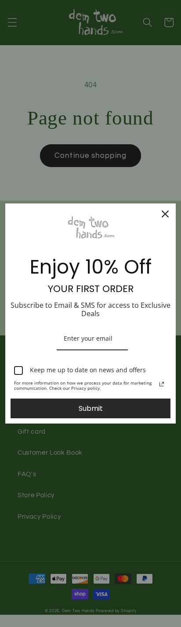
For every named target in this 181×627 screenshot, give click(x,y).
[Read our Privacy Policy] (161, 384)
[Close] (165, 213)
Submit (91, 408)
